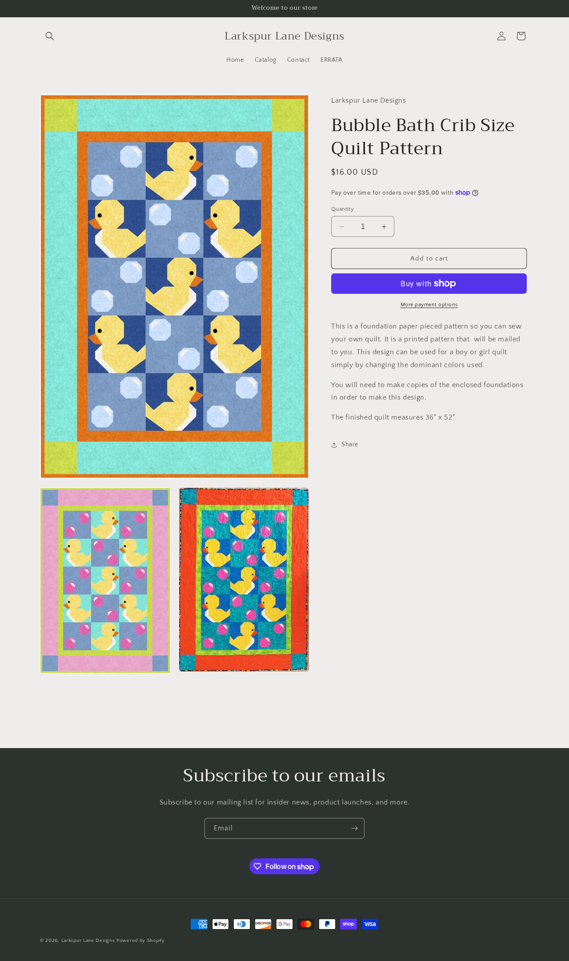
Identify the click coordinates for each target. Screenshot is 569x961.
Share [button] (349, 444)
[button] (50, 36)
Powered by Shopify (140, 940)
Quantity (342, 209)
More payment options (429, 305)
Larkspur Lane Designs (88, 940)
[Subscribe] (354, 828)
